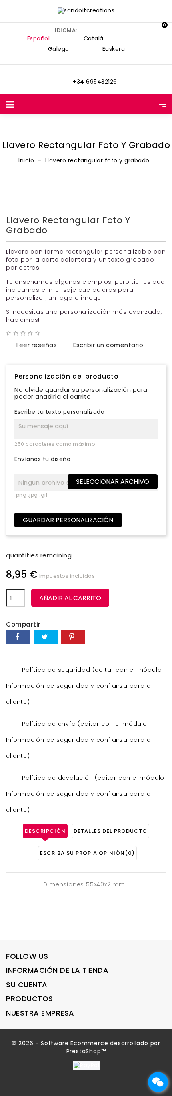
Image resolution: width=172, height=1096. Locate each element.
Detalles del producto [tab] (110, 831)
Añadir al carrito (70, 598)
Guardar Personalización (68, 520)
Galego (58, 49)
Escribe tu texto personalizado (59, 412)
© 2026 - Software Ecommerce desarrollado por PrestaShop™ (86, 1047)
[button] (142, 28)
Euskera (113, 49)
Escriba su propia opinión (87, 853)
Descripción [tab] (45, 831)
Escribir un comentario (103, 345)
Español (38, 38)
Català (94, 38)
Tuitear (46, 637)
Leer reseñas (31, 345)
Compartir (18, 637)
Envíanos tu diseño (42, 459)
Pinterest (73, 637)
